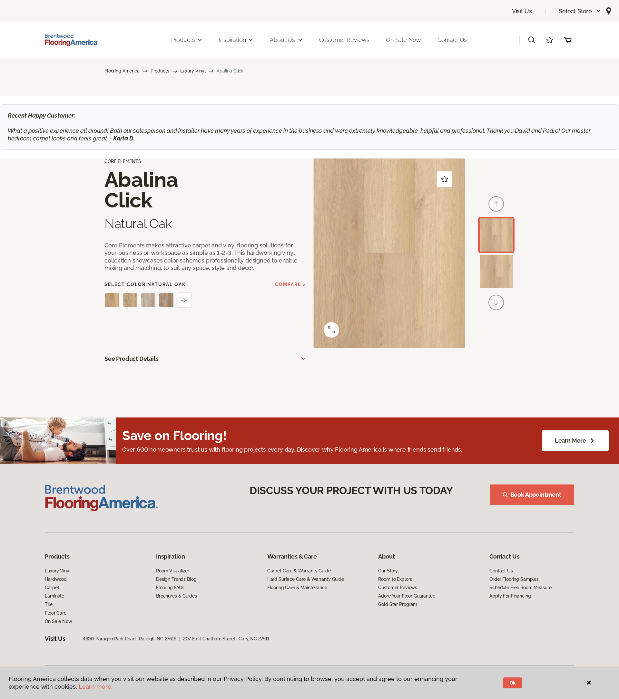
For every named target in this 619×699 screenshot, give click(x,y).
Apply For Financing (510, 595)
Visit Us (522, 11)
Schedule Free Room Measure (520, 587)
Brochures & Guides (176, 595)
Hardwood (56, 579)
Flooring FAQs (170, 587)
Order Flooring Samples (514, 579)
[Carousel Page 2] (496, 271)
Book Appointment (535, 494)
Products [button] (183, 39)
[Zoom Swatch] (331, 330)
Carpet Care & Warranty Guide (299, 570)
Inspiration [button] (232, 39)
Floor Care (55, 613)
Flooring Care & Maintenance (297, 587)
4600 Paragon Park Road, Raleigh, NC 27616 (129, 638)
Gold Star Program (397, 604)
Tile (48, 604)
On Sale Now (403, 39)
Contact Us (452, 39)
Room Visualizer (172, 570)
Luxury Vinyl (193, 70)
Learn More (570, 440)
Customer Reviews (344, 39)
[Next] (496, 302)
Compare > (290, 284)
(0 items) (568, 40)
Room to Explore (395, 579)
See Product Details (131, 358)
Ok (513, 682)
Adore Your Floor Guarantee (406, 595)
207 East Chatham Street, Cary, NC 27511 (226, 638)
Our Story (388, 570)
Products (160, 70)
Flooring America (122, 70)
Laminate (54, 595)
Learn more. (96, 686)
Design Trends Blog (176, 579)
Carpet (52, 587)
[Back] (496, 204)
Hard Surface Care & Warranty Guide (305, 579)
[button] (580, 11)
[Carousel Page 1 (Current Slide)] (496, 235)
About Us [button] (282, 39)
